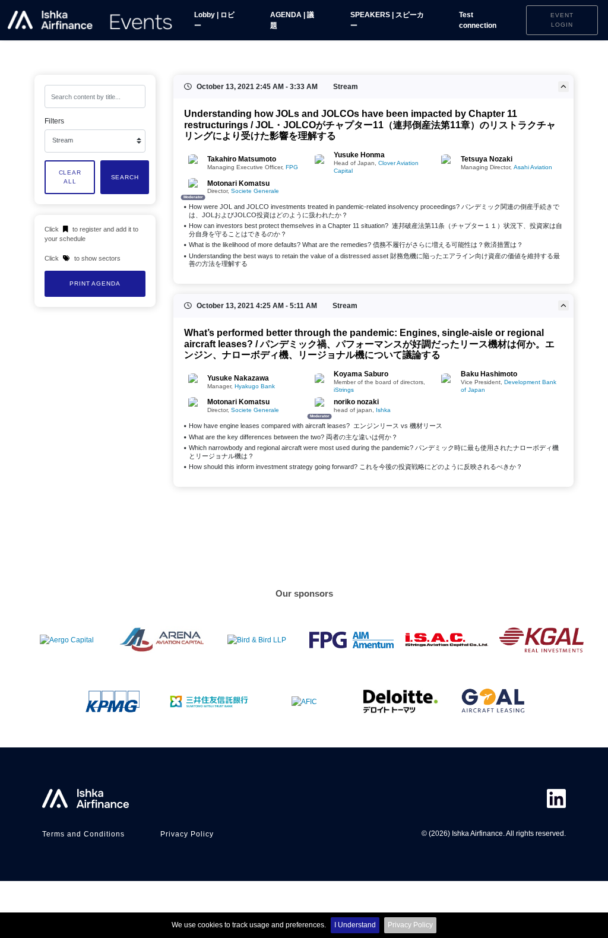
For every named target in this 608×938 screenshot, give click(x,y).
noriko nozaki (356, 401)
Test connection (477, 20)
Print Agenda (94, 283)
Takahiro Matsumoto (241, 159)
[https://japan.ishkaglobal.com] (90, 20)
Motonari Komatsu (238, 183)
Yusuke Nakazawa (238, 378)
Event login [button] (561, 20)
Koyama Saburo (361, 374)
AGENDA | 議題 (292, 20)
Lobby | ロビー (214, 20)
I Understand (355, 925)
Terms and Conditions (83, 834)
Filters (54, 121)
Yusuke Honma (359, 155)
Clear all (70, 177)
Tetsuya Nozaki (486, 159)
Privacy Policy (410, 925)
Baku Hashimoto (489, 374)
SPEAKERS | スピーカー (387, 20)
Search (125, 177)
